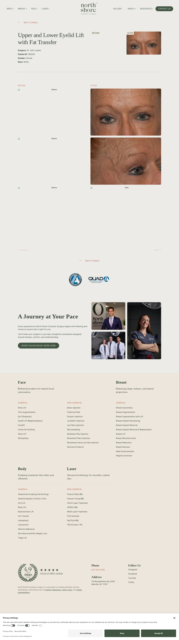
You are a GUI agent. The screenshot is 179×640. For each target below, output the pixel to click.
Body (9, 9)
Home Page (98, 6)
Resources (146, 9)
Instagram (132, 569)
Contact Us (164, 9)
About (131, 9)
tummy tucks (67, 590)
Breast (21, 9)
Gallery (117, 9)
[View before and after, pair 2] (53, 161)
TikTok (131, 582)
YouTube (132, 578)
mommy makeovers (53, 590)
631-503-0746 (98, 570)
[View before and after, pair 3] (53, 210)
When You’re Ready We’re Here (38, 345)
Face (33, 9)
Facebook (132, 574)
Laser (45, 9)
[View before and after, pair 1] (53, 112)
